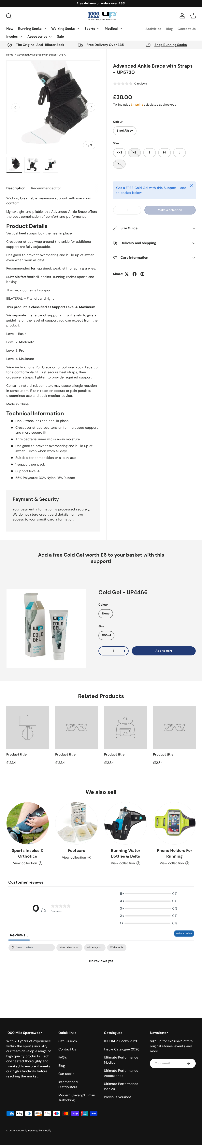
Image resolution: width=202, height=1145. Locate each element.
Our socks (66, 1074)
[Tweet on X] (127, 274)
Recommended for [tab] (46, 188)
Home (9, 54)
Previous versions (118, 1097)
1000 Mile (21, 1130)
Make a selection (170, 210)
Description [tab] (15, 188)
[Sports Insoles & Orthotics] (28, 823)
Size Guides (67, 1041)
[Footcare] (76, 823)
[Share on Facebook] (134, 274)
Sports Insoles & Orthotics (28, 853)
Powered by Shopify (39, 1130)
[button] (193, 15)
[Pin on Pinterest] (142, 274)
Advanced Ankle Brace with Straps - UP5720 (42, 54)
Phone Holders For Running (174, 853)
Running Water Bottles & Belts (125, 853)
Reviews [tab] (19, 935)
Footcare (76, 850)
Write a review (184, 933)
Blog (169, 29)
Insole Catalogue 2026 (121, 1049)
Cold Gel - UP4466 (123, 592)
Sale (60, 36)
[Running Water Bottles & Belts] (125, 823)
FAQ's (62, 1057)
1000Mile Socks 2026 (121, 1041)
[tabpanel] (53, 338)
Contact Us (187, 29)
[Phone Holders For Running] (174, 823)
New (9, 28)
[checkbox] (116, 947)
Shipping (137, 105)
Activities (153, 29)
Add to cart (163, 651)
